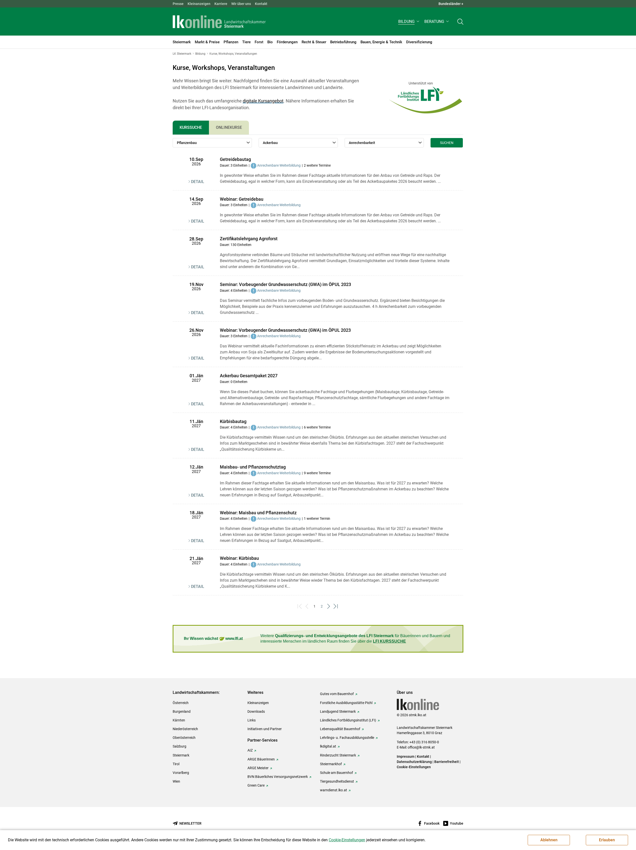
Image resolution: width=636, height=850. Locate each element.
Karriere (220, 4)
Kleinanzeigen (199, 4)
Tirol (176, 764)
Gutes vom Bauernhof (337, 694)
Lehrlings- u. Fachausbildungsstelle (347, 738)
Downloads (256, 711)
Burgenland (182, 711)
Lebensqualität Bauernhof (340, 729)
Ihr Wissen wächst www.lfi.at (213, 638)
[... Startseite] (219, 21)
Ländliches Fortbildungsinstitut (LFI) (348, 720)
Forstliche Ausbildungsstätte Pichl (346, 703)
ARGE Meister (258, 768)
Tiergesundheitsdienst (337, 781)
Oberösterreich (184, 738)
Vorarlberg (181, 773)
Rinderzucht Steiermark (338, 755)
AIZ (250, 750)
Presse (178, 4)
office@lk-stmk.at (421, 747)
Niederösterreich (185, 729)
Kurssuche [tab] (191, 127)
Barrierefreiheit (446, 762)
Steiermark (181, 755)
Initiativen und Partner (264, 729)
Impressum (405, 756)
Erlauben (607, 840)
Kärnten (179, 720)
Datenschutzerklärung (414, 762)
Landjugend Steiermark (338, 711)
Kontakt (261, 4)
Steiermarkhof (331, 764)
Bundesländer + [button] (450, 4)
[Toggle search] (460, 21)
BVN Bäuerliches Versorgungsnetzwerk (277, 777)
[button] (409, 21)
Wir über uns (241, 4)
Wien (176, 781)
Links (251, 720)
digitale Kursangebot (263, 100)
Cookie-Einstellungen (414, 767)
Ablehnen (548, 840)
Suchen (446, 143)
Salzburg (179, 746)
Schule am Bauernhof (336, 773)
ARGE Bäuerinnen (261, 759)
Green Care (256, 785)
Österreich (181, 703)
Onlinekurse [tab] (229, 127)
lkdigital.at (328, 746)
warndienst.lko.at (333, 790)
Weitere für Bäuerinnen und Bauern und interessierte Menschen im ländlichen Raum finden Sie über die (355, 638)
